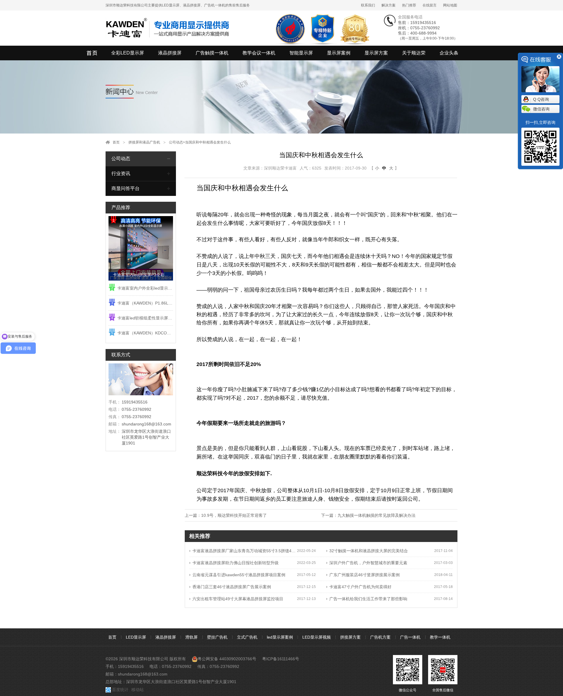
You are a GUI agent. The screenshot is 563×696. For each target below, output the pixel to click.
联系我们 (368, 5)
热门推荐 (409, 5)
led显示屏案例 (280, 637)
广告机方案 (380, 637)
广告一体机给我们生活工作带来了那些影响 (368, 598)
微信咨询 (541, 109)
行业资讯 (120, 173)
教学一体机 (440, 637)
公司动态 (176, 142)
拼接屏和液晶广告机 (144, 142)
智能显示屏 (301, 52)
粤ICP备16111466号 (280, 658)
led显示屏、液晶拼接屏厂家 (92, 53)
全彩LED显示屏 (127, 52)
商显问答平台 (125, 188)
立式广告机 (247, 637)
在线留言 (430, 5)
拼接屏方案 (350, 637)
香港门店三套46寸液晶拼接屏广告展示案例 (231, 586)
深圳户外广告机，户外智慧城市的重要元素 (368, 562)
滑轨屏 (191, 637)
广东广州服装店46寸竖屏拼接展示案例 (364, 574)
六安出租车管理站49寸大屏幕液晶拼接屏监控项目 (237, 598)
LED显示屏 (136, 637)
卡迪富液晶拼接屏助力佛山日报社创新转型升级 (235, 562)
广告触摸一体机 (212, 52)
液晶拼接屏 (170, 52)
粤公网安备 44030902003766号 (227, 658)
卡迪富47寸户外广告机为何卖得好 (360, 586)
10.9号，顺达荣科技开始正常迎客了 (234, 515)
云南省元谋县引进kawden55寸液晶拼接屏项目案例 (238, 574)
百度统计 (120, 689)
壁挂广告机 (217, 637)
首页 (116, 142)
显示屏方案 (376, 52)
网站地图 (450, 5)
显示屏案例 (338, 52)
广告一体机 (410, 637)
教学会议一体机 (259, 52)
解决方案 (388, 5)
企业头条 (449, 52)
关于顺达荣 (413, 52)
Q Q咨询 (541, 99)
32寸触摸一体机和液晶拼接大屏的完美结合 (368, 550)
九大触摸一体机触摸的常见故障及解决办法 (377, 515)
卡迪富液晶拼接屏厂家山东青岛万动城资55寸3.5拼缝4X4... (244, 550)
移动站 (137, 689)
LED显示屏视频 (316, 637)
